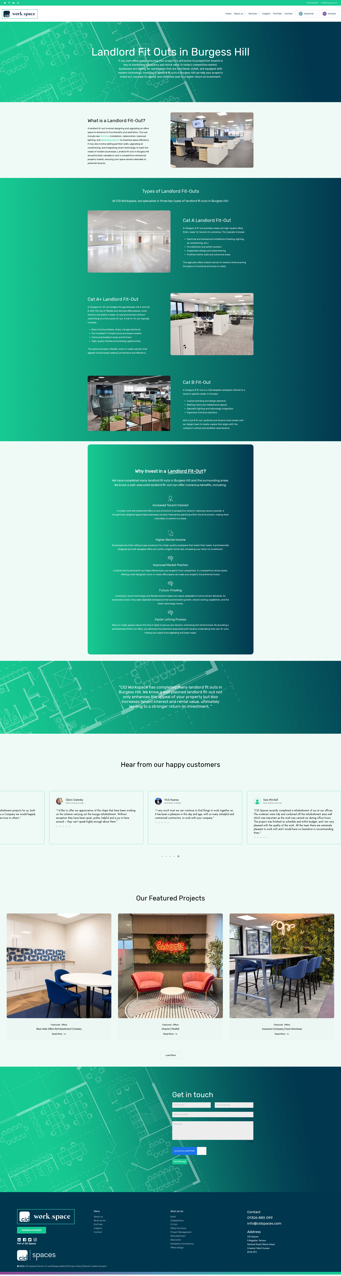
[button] (31, 1230)
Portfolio (98, 1224)
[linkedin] (13, 3)
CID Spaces (30, 1266)
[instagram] (18, 3)
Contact (98, 1232)
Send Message (180, 1161)
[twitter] (5, 3)
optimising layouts (110, 140)
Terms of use (44, 1266)
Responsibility (59, 1266)
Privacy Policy (75, 1266)
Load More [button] (170, 1055)
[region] (170, 821)
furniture (105, 136)
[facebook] (9, 3)
